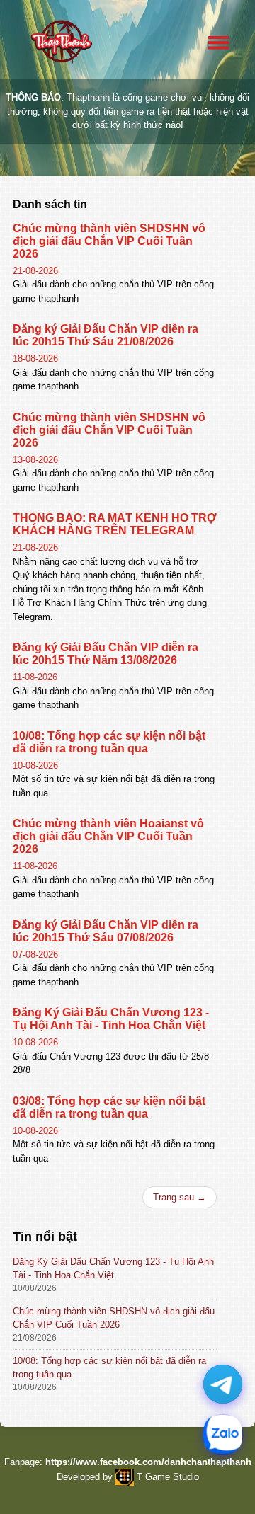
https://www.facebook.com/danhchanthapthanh (148, 1462)
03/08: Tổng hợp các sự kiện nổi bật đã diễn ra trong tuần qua (109, 1107)
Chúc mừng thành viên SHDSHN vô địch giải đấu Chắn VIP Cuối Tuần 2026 (109, 241)
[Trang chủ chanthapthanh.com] (61, 42)
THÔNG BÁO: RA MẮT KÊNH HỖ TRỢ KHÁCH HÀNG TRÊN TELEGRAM (115, 524)
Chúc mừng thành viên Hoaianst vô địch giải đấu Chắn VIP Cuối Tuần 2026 (108, 836)
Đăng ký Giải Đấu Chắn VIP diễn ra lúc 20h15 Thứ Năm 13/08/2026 (105, 653)
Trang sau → (179, 1197)
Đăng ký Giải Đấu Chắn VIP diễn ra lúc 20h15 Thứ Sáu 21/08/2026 (105, 335)
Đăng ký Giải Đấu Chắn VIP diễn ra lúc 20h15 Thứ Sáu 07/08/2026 (105, 931)
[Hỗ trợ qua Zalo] (222, 1434)
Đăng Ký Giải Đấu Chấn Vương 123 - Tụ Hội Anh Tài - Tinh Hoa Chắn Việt (111, 1019)
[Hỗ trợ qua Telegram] (222, 1384)
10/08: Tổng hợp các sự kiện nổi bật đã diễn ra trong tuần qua (109, 742)
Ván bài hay (74, 202)
